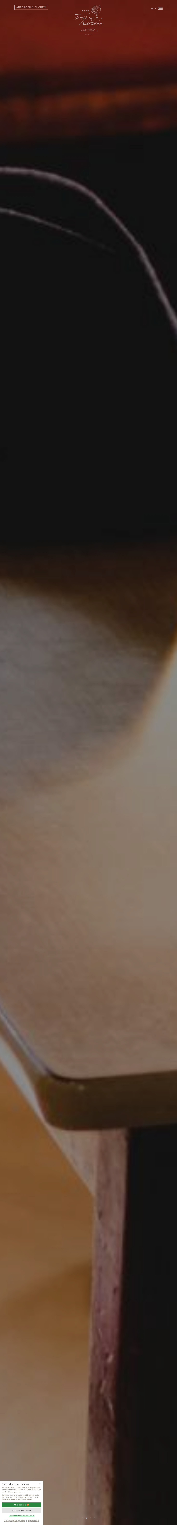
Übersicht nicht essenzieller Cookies (21, 1516)
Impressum (33, 1520)
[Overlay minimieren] (40, 1484)
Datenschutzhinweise (14, 1520)
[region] (21, 1494)
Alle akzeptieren (20, 1505)
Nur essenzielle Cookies (21, 1511)
